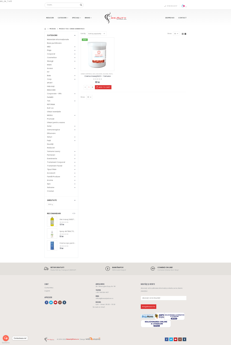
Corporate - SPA (54, 93)
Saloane (105, 74)
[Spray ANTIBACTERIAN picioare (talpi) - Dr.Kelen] (52, 233)
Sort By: (83, 33)
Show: (169, 33)
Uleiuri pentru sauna (56, 122)
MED (49, 46)
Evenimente (52, 158)
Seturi (49, 137)
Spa (48, 184)
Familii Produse (53, 176)
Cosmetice (52, 57)
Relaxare (99, 74)
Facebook (46, 302)
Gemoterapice (53, 129)
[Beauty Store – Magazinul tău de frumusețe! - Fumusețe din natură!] (115, 18)
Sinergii (50, 61)
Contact (182, 18)
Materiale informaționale (58, 39)
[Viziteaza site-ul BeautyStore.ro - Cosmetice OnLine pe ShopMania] (147, 316)
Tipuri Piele (51, 169)
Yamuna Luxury (53, 151)
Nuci (94, 74)
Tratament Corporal (56, 162)
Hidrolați (50, 86)
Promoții (50, 119)
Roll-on (50, 108)
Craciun (50, 191)
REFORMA (51, 104)
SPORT (50, 83)
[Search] (81, 5)
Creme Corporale (86, 74)
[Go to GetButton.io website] (6, 342)
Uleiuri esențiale (54, 111)
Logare (47, 291)
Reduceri (50, 18)
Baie (49, 75)
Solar (49, 126)
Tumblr (64, 302)
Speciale (75, 18)
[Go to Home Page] (45, 28)
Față (49, 140)
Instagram (60, 302)
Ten (48, 101)
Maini (49, 65)
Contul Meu (49, 288)
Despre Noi (169, 18)
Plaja (49, 50)
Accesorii (51, 173)
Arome (50, 180)
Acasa (50, 68)
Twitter (51, 302)
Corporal (51, 54)
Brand (87, 18)
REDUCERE (51, 90)
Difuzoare (51, 133)
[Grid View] (183, 33)
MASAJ (50, 115)
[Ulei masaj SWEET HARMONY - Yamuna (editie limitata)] (52, 222)
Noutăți (50, 144)
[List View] (185, 33)
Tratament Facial (54, 166)
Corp (49, 79)
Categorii (62, 18)
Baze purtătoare (54, 43)
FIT (48, 72)
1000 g (50, 204)
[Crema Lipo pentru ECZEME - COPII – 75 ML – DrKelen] (52, 245)
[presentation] (73, 213)
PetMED (50, 97)
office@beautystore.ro (104, 298)
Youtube (55, 302)
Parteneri (51, 155)
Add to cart (104, 87)
